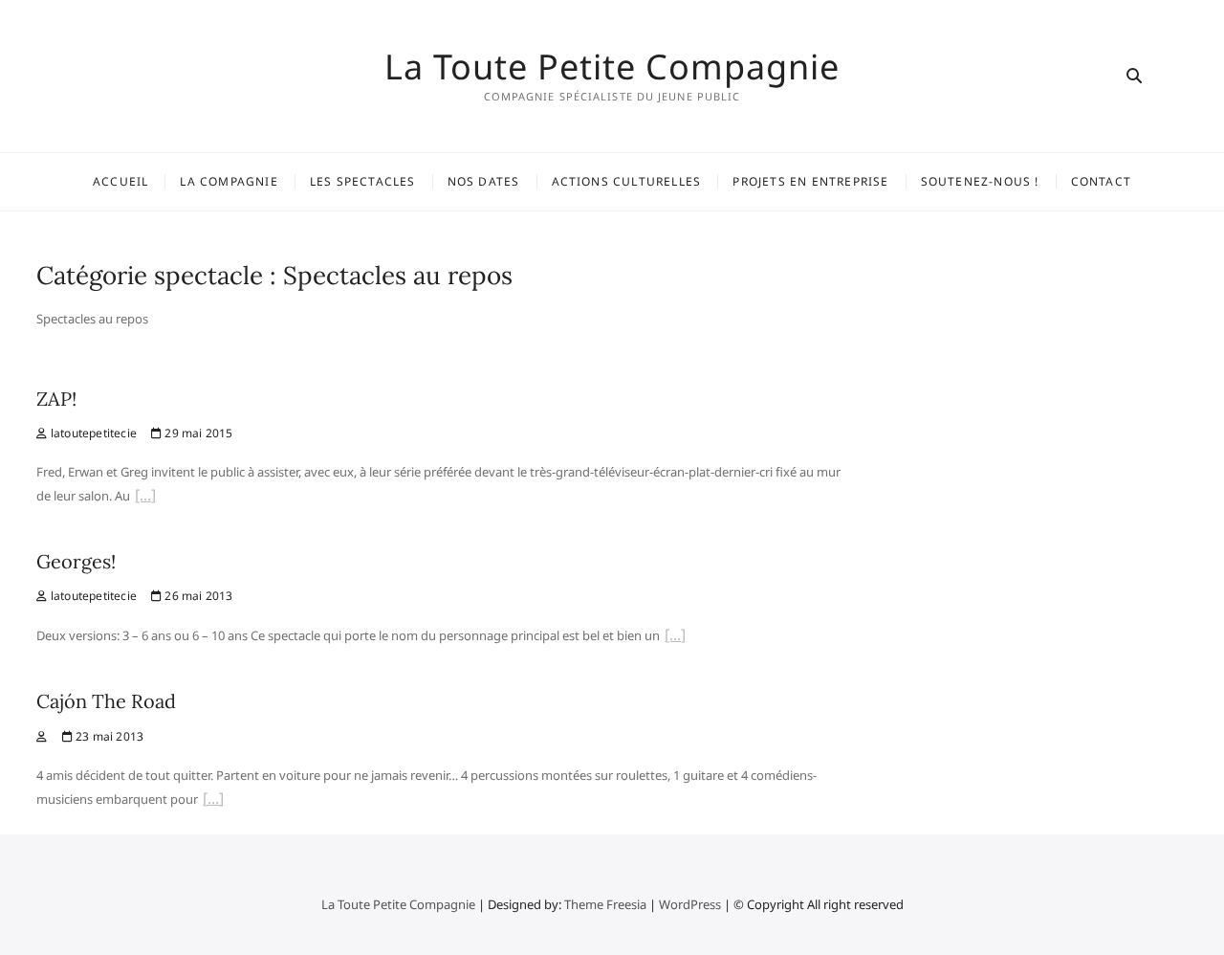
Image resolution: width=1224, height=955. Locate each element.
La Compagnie (228, 181)
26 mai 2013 (197, 596)
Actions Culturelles (627, 181)
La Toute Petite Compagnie (612, 67)
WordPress (690, 904)
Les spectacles (363, 181)
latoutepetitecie (92, 433)
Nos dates (484, 181)
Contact (1101, 181)
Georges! (76, 561)
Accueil (120, 181)
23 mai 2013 (108, 736)
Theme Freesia (605, 904)
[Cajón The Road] (41, 736)
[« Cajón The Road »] (213, 801)
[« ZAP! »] (145, 497)
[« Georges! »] (675, 637)
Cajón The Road (106, 701)
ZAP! (56, 399)
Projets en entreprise (810, 181)
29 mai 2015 (197, 433)
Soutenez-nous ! (980, 181)
